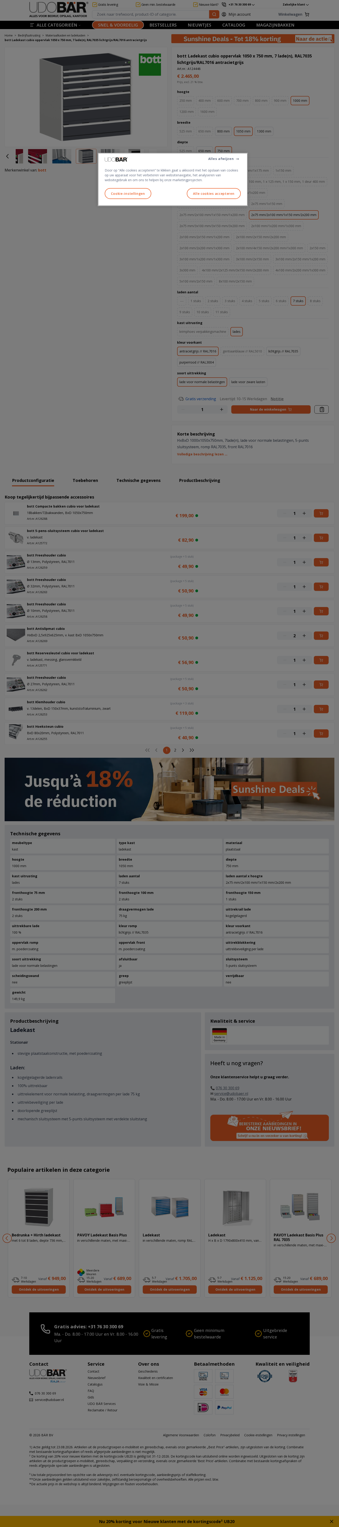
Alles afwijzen (221, 158)
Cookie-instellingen (128, 193)
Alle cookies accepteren (213, 193)
